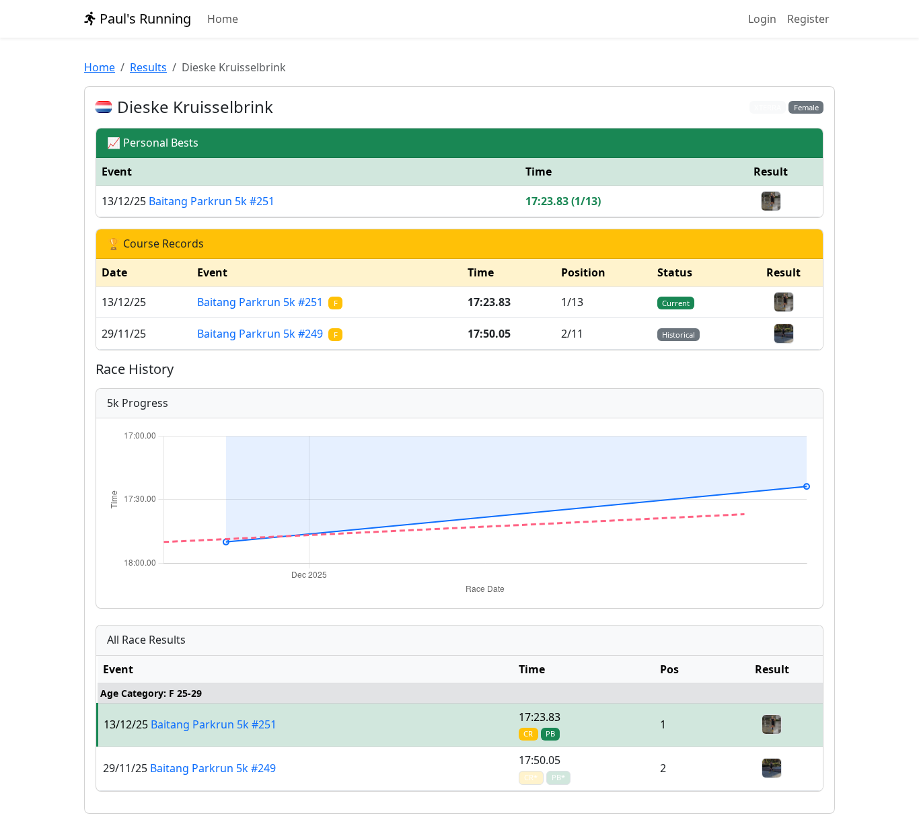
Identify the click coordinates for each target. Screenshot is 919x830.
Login (762, 18)
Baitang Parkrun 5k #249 (267, 333)
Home (222, 18)
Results (148, 67)
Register (808, 18)
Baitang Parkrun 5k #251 (211, 201)
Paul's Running (143, 18)
